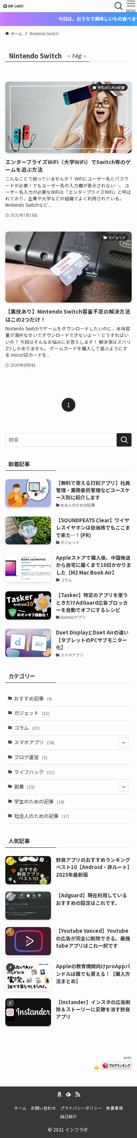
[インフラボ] (13, 6)
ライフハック (34, 772)
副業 (24, 786)
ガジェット (31, 712)
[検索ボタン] (119, 6)
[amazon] (59, 1094)
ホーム (20, 1108)
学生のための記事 (39, 801)
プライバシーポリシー (81, 1108)
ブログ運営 (30, 757)
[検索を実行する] (124, 440)
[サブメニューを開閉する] (124, 743)
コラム (27, 727)
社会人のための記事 (41, 815)
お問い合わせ (43, 1108)
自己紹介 (68, 1116)
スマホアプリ (34, 742)
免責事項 (114, 1108)
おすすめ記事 (33, 698)
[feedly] (68, 1094)
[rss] (77, 1094)
